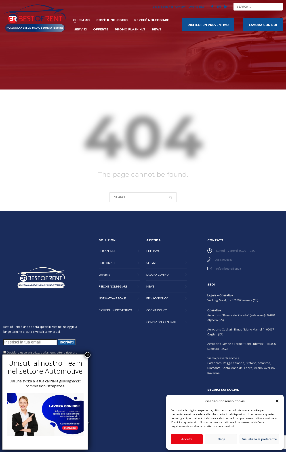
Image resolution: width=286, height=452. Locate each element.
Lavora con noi (163, 6)
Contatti (180, 6)
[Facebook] (212, 6)
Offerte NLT (196, 6)
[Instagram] (219, 6)
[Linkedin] (225, 6)
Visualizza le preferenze (259, 439)
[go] (278, 6)
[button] (277, 401)
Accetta (186, 439)
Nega (221, 439)
